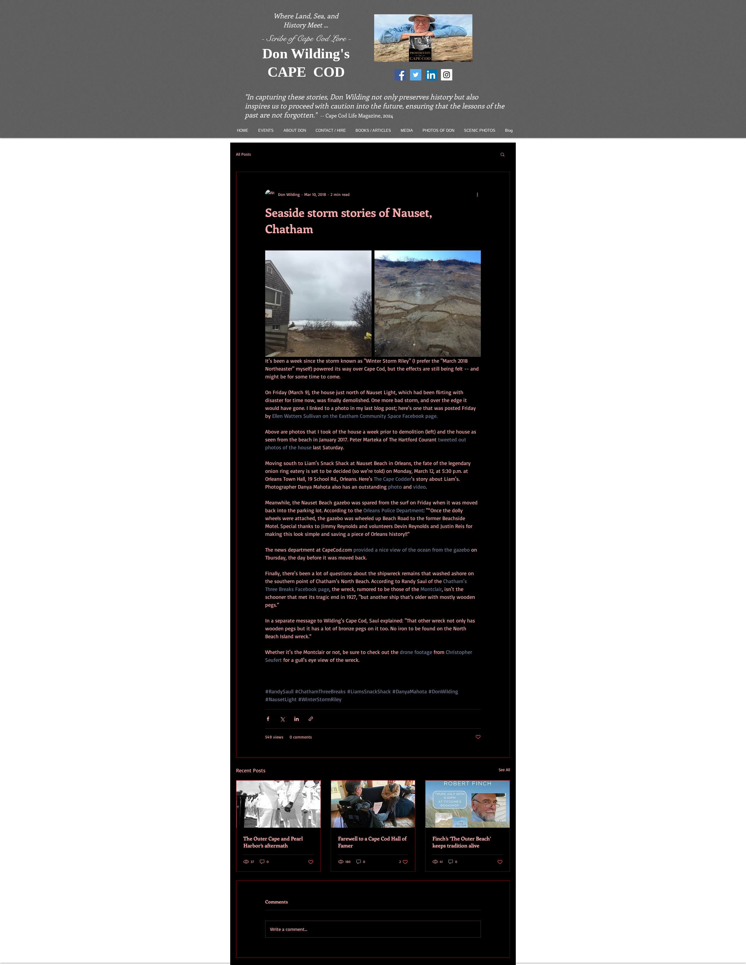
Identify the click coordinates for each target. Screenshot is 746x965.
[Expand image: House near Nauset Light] (318, 303)
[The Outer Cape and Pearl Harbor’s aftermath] (278, 804)
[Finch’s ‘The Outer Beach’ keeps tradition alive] (467, 804)
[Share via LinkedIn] (296, 719)
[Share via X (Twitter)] (282, 719)
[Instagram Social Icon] (446, 74)
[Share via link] (311, 719)
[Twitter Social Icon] (415, 74)
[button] (502, 154)
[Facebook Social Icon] (400, 74)
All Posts (243, 154)
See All (504, 769)
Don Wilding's (306, 53)
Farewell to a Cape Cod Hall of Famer (372, 842)
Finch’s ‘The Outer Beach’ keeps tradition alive (461, 842)
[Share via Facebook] (268, 719)
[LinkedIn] (431, 74)
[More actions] (477, 194)
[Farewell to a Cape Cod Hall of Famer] (373, 804)
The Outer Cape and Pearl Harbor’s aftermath (273, 842)
